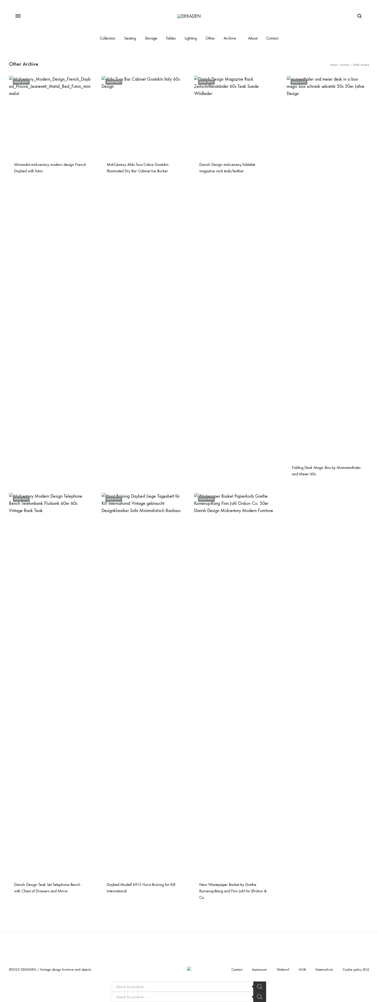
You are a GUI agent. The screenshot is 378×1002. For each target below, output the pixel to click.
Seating (130, 38)
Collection (107, 38)
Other (210, 38)
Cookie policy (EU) (356, 969)
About (252, 38)
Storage (151, 38)
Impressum (259, 969)
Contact (272, 38)
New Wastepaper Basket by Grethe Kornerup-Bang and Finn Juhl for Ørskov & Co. (233, 891)
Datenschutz (324, 969)
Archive (230, 38)
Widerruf (283, 969)
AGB (302, 969)
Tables (171, 38)
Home (333, 65)
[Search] (259, 986)
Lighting (191, 38)
